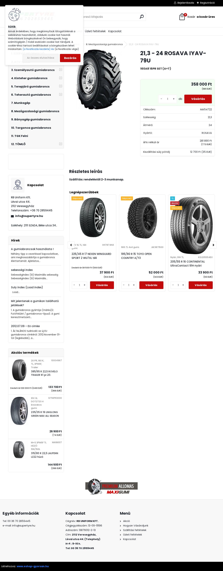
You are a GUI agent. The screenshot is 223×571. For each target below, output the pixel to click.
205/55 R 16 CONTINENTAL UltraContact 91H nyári (187, 263)
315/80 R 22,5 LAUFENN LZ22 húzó (44, 455)
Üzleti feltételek (95, 31)
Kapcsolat (115, 31)
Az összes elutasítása (40, 58)
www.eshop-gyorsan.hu (33, 566)
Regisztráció (207, 3)
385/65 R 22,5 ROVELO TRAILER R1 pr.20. (44, 373)
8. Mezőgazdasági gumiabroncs (104, 44)
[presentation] (71, 244)
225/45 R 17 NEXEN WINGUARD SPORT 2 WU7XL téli (91, 256)
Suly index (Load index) (27, 287)
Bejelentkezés (186, 3)
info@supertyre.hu (29, 216)
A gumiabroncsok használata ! (32, 249)
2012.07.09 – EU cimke (25, 326)
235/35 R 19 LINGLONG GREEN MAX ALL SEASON (45, 414)
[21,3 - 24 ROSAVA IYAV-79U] (99, 79)
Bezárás (70, 58)
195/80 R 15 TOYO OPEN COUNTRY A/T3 (136, 256)
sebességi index (22, 270)
